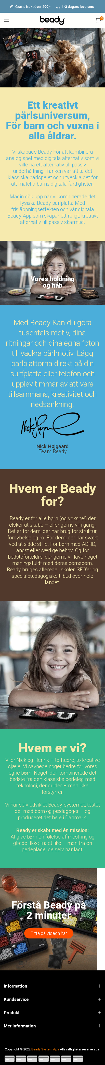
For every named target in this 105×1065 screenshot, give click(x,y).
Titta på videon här (49, 933)
